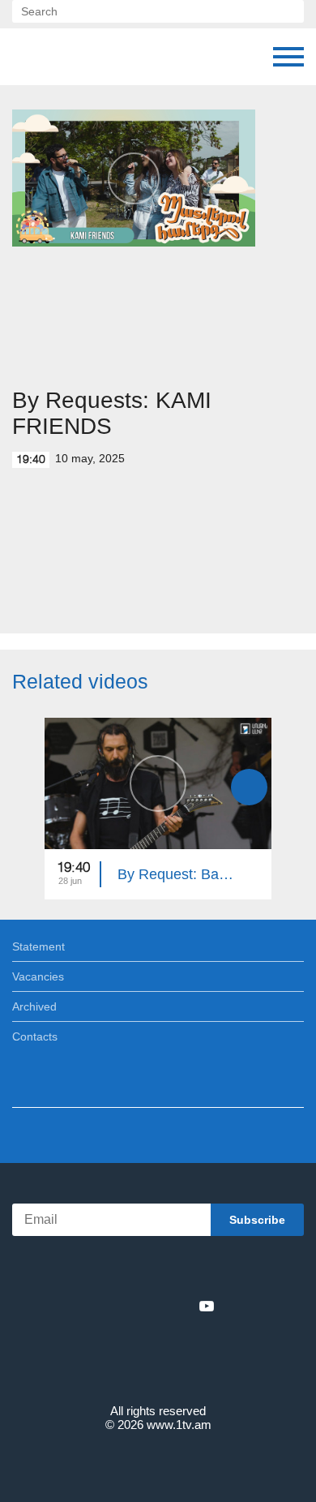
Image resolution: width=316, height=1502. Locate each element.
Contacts (35, 1036)
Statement (38, 946)
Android (203, 1270)
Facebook (101, 1305)
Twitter (124, 1305)
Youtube (206, 1305)
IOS (113, 1270)
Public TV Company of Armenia (28, 57)
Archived (34, 1006)
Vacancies (38, 976)
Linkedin (152, 1305)
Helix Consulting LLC (158, 1463)
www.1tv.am (179, 1424)
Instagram (180, 1305)
